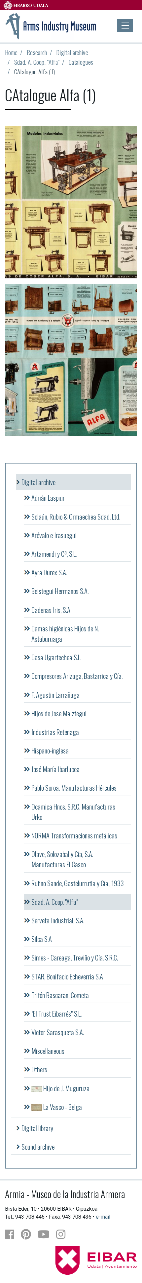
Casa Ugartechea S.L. (56, 657)
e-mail (103, 1217)
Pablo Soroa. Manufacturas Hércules (74, 787)
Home (11, 52)
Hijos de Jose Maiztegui (59, 713)
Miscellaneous (47, 1050)
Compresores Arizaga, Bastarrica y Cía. (77, 676)
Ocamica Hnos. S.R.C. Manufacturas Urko (73, 811)
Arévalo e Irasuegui (54, 535)
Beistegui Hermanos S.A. (60, 591)
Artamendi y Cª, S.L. (54, 553)
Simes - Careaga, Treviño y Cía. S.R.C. (74, 957)
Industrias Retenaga (55, 732)
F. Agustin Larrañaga (55, 694)
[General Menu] (125, 25)
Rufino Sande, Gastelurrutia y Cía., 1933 (77, 883)
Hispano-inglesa (50, 750)
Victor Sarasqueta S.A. (57, 1032)
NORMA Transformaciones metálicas (74, 835)
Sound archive (37, 1146)
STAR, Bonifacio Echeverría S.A (67, 976)
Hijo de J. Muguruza (65, 1088)
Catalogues (81, 62)
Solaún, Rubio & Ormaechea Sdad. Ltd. (75, 516)
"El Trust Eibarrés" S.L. (56, 1013)
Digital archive (72, 52)
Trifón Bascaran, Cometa (60, 995)
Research (37, 52)
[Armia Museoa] (51, 26)
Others (39, 1069)
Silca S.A (41, 939)
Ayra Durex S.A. (49, 572)
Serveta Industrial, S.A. (57, 920)
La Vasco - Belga (62, 1107)
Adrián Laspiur (48, 497)
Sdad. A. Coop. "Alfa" (37, 62)
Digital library (37, 1128)
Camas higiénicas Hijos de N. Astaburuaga (65, 633)
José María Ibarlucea (55, 769)
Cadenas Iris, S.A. (51, 610)
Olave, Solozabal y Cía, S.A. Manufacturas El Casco (62, 859)
